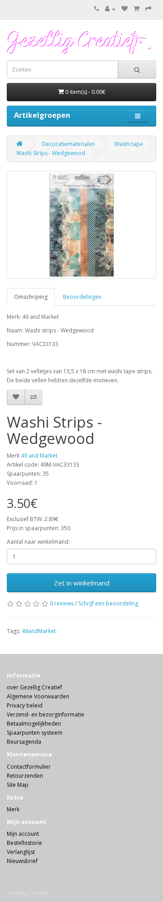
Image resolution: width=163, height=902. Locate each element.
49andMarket (39, 631)
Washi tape (129, 144)
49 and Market (39, 455)
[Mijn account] (110, 9)
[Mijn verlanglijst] (124, 9)
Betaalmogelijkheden (34, 723)
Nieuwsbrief (22, 861)
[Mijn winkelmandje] (136, 9)
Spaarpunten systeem (34, 732)
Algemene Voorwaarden (38, 696)
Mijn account (23, 834)
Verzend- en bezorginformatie (45, 714)
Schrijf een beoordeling (108, 603)
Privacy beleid (25, 705)
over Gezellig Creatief (34, 687)
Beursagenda (24, 742)
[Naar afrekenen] (148, 9)
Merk (13, 809)
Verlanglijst (21, 852)
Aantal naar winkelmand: (38, 542)
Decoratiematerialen (68, 144)
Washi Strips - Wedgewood (50, 153)
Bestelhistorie (24, 843)
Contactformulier (29, 766)
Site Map (18, 785)
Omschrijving (31, 297)
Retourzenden (25, 776)
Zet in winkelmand (82, 582)
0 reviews (62, 603)
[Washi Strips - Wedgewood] (81, 225)
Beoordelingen (82, 297)
